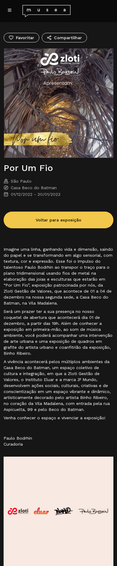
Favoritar (25, 37)
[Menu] (9, 10)
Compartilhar (68, 37)
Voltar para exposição (58, 220)
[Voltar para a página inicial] (43, 11)
